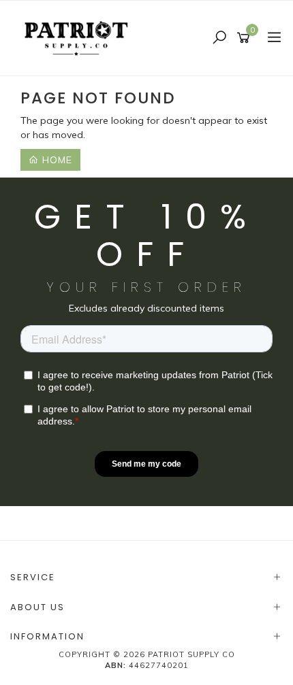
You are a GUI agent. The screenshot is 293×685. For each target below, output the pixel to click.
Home (55, 160)
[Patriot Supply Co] (79, 37)
